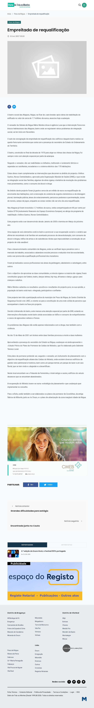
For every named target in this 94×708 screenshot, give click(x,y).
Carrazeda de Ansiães (15, 625)
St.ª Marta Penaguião (15, 661)
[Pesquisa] (80, 5)
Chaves (65, 625)
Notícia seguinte (71, 521)
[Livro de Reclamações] (72, 648)
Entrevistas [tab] (66, 545)
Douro (37, 651)
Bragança (10, 622)
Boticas (65, 622)
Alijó (64, 618)
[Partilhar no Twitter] (14, 107)
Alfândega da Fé (13, 618)
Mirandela (38, 618)
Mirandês (38, 657)
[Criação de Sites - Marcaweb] (84, 699)
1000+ (50, 485)
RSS (78, 692)
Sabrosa (10, 657)
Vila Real (10, 671)
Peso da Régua (19, 14)
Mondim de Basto (68, 632)
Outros (37, 664)
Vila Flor (38, 628)
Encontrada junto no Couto (25, 525)
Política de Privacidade (42, 692)
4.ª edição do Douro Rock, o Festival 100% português (43, 551)
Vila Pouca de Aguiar (14, 667)
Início (9, 14)
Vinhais (37, 635)
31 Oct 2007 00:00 (17, 36)
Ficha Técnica (12, 692)
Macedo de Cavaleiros (15, 632)
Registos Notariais (41, 671)
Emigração (39, 654)
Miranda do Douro (13, 635)
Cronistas (38, 668)
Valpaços (10, 664)
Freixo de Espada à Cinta (16, 628)
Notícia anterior (22, 506)
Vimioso (38, 632)
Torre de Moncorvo (42, 625)
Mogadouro (39, 621)
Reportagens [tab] (27, 545)
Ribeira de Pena (13, 654)
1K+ (31, 485)
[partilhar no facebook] (9, 107)
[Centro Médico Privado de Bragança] (47, 451)
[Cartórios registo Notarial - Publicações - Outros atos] (44, 581)
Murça (64, 639)
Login (72, 692)
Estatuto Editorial (26, 692)
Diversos (38, 661)
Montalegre (66, 635)
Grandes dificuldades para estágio (29, 510)
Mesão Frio (66, 628)
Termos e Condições (60, 692)
